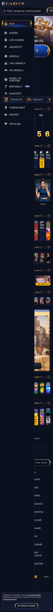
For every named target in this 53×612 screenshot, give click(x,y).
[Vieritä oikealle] (49, 109)
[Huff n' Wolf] (35, 389)
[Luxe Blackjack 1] (41, 301)
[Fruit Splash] (35, 160)
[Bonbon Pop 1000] (51, 126)
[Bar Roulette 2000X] (48, 259)
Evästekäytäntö (34, 595)
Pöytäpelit (37, 544)
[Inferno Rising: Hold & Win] (41, 160)
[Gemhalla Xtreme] (41, 232)
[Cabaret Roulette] (41, 259)
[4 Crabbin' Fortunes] (34, 126)
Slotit (34, 536)
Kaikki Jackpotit (37, 553)
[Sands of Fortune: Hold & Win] (41, 417)
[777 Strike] (41, 389)
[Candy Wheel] (43, 281)
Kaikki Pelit (37, 563)
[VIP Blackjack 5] (35, 301)
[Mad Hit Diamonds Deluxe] (48, 389)
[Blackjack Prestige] (48, 301)
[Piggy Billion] (48, 232)
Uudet (35, 487)
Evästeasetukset (10, 599)
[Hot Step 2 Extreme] (42, 126)
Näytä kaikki (34, 175)
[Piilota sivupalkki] (3, 3)
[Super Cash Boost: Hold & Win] (35, 417)
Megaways (37, 511)
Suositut (36, 495)
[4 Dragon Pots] (35, 232)
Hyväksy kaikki (26, 606)
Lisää (46, 577)
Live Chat (41, 462)
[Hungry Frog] (48, 160)
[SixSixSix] (48, 417)
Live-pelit (36, 519)
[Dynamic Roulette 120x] (35, 259)
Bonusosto (37, 503)
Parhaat (36, 479)
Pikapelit (36, 528)
